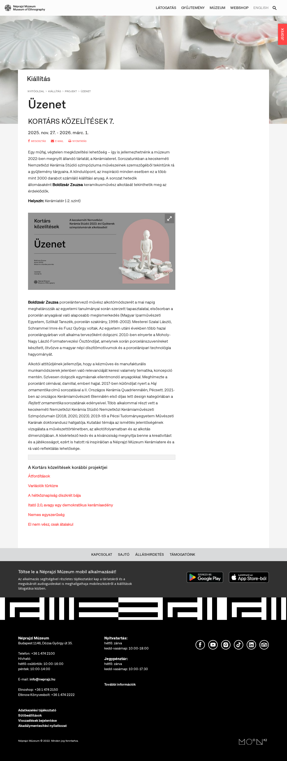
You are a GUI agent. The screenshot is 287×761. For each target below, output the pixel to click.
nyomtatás (79, 141)
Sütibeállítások (30, 715)
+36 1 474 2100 (43, 653)
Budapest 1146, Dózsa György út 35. (45, 643)
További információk (120, 684)
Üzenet (86, 91)
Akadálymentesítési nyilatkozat (42, 726)
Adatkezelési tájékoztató (37, 710)
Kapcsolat (101, 554)
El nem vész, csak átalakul (50, 524)
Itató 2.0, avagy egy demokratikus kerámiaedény (70, 504)
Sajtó (123, 554)
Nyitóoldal (36, 91)
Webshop (239, 7)
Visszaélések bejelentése (37, 720)
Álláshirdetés (149, 554)
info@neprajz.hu (42, 679)
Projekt (71, 91)
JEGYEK (282, 34)
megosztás (38, 141)
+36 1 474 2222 (63, 695)
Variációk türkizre (43, 485)
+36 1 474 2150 (46, 689)
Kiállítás (54, 91)
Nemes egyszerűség (46, 514)
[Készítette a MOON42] (253, 742)
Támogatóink (182, 554)
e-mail (59, 141)
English (261, 7)
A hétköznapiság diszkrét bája (54, 495)
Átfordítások (39, 476)
